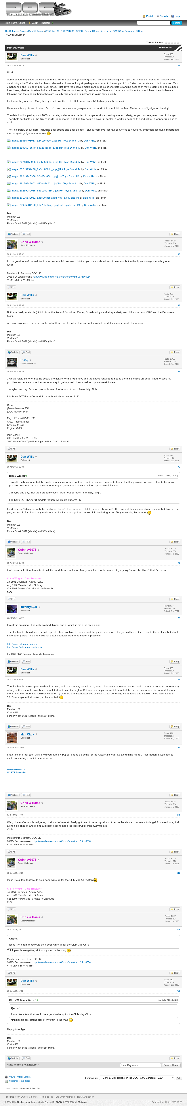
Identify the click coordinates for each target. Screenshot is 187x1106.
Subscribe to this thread (19, 1081)
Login (35, 23)
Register (45, 23)
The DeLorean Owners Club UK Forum (24, 31)
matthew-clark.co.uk (16, 770)
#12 (178, 929)
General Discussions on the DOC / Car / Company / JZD (112, 31)
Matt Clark (27, 734)
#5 (179, 467)
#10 (178, 815)
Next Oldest (14, 1064)
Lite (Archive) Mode (65, 1097)
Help (177, 16)
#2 (179, 254)
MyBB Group (81, 1102)
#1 (179, 65)
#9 (179, 748)
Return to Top (46, 1097)
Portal (149, 16)
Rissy (24, 360)
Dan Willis (27, 55)
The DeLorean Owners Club (30, 1102)
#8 (179, 679)
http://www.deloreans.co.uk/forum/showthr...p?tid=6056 (62, 276)
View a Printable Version (19, 1077)
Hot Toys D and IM (69, 140)
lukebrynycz (28, 607)
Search (164, 16)
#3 (179, 305)
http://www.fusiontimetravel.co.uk (24, 647)
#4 (179, 372)
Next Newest (30, 1064)
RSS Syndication (85, 1097)
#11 (178, 873)
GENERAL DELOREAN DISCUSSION (64, 31)
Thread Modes (166, 47)
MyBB (59, 1102)
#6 (179, 563)
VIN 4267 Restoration (16, 772)
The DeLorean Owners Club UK (21, 1097)
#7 (179, 618)
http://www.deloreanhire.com (22, 644)
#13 (178, 991)
